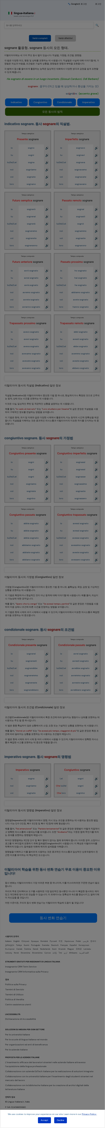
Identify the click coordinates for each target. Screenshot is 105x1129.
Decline (60, 1120)
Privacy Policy (89, 1114)
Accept (44, 1120)
